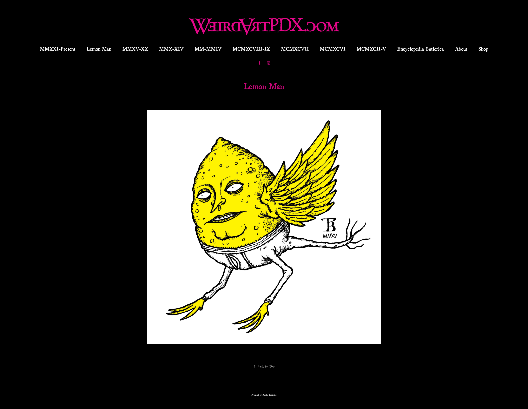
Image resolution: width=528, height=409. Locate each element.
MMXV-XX (135, 48)
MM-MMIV (208, 48)
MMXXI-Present (57, 48)
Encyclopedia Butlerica (420, 48)
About (461, 48)
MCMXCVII (295, 48)
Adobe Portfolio (270, 394)
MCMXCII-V (371, 48)
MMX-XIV (171, 48)
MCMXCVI (332, 48)
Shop (483, 48)
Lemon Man (99, 48)
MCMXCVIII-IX (251, 48)
